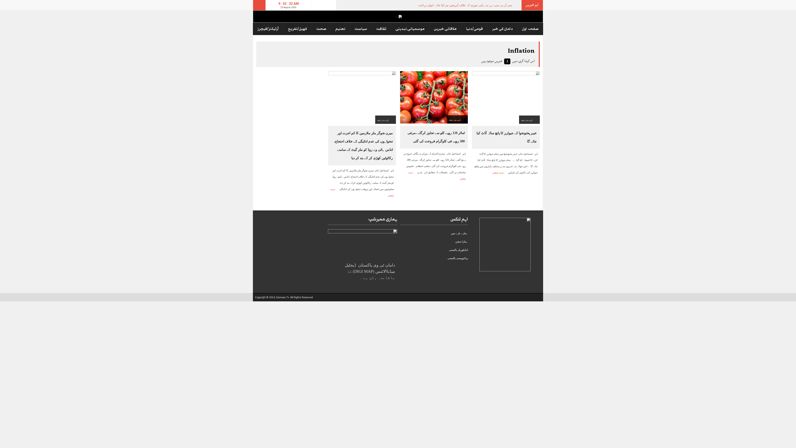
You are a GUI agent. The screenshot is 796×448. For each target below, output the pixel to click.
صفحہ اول (530, 29)
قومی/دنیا (474, 29)
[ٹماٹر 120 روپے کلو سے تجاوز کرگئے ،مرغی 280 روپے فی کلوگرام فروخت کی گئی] (434, 97)
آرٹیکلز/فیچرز (268, 29)
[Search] (259, 5)
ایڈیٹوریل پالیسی (458, 249)
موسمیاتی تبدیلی (410, 29)
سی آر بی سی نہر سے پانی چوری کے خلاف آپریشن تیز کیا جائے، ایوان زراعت (465, 5)
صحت (321, 29)
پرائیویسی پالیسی (458, 258)
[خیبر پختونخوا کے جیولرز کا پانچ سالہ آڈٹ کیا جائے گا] (506, 97)
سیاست (361, 29)
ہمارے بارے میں (459, 233)
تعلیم (340, 29)
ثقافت (381, 29)
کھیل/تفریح (297, 29)
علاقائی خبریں (445, 29)
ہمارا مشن (461, 241)
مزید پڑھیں (498, 172)
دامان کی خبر (502, 29)
